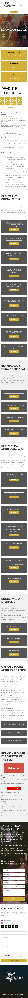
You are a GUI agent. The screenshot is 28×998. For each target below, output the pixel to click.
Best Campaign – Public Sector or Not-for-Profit (14, 492)
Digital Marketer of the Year (14, 430)
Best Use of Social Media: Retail (14, 315)
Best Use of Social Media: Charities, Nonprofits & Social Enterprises (14, 224)
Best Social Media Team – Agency (14, 393)
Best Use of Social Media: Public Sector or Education (14, 301)
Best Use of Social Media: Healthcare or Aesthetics (14, 239)
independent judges (5, 118)
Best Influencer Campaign (14, 526)
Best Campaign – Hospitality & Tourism (14, 475)
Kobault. (14, 995)
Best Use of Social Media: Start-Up (14, 347)
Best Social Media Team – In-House (14, 405)
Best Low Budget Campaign (14, 543)
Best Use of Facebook (14, 626)
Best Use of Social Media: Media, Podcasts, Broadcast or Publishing (14, 271)
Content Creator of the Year (14, 417)
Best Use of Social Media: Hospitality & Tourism (14, 254)
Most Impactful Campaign (14, 578)
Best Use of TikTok (14, 651)
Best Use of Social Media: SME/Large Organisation (14, 331)
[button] (20, 5)
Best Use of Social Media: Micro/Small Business (14, 285)
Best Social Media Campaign (14, 561)
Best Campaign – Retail (14, 509)
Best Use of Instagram (14, 638)
